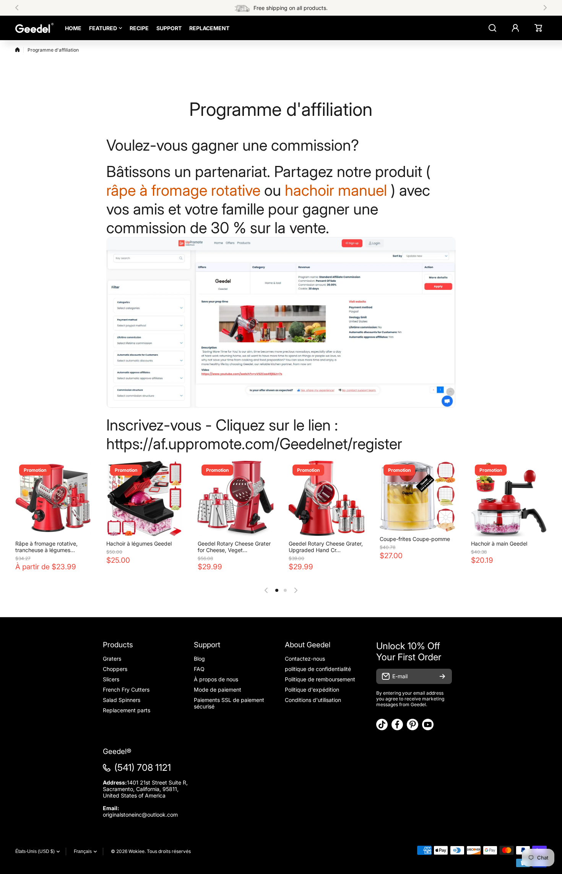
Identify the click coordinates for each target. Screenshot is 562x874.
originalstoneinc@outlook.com (140, 814)
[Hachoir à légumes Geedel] (144, 498)
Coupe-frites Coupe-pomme (415, 539)
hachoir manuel (336, 190)
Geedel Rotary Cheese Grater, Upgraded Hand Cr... (326, 546)
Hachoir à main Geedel (499, 543)
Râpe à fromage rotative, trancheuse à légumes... (46, 546)
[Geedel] (34, 28)
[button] (19, 7)
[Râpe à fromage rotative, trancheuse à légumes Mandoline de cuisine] (53, 498)
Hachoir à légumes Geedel (139, 543)
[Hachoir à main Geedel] (509, 498)
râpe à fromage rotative (183, 190)
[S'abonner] (442, 676)
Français (83, 851)
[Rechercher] (492, 27)
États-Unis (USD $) (35, 851)
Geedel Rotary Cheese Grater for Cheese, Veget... (234, 546)
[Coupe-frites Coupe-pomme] (417, 496)
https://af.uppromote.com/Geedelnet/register (254, 443)
